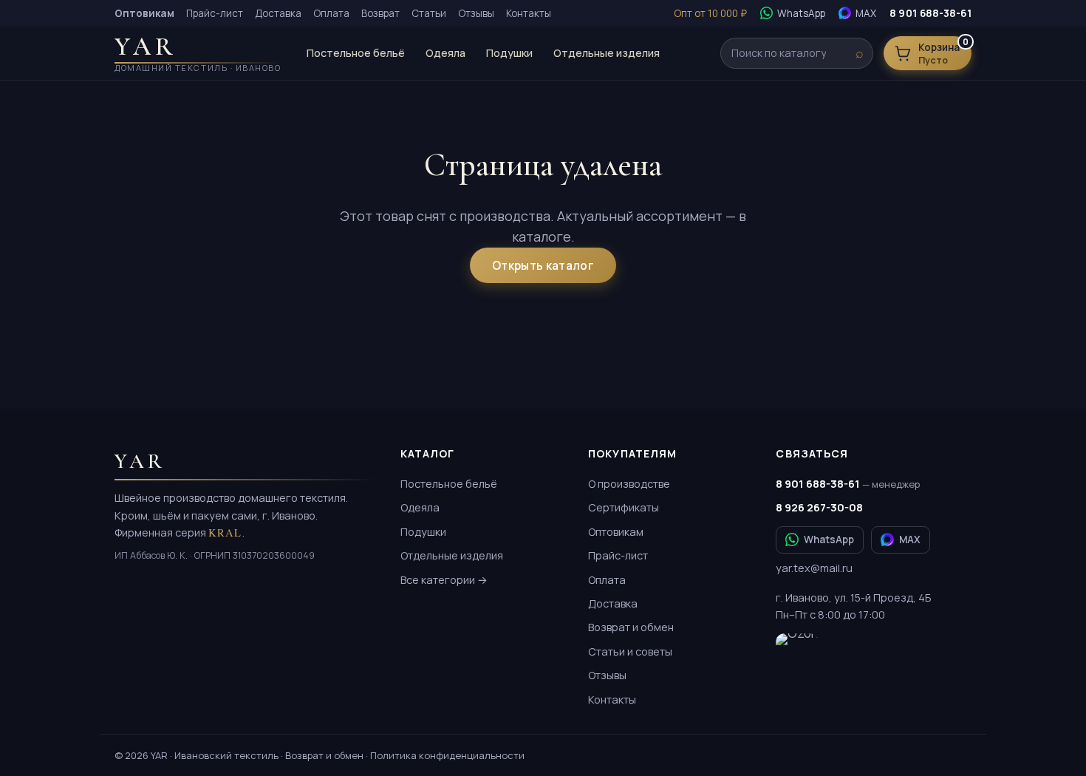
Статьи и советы (630, 651)
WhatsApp (829, 539)
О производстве (629, 484)
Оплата (331, 13)
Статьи (428, 13)
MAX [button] (910, 539)
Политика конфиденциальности (447, 755)
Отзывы (476, 13)
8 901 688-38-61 (930, 13)
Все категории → (444, 580)
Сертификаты (623, 507)
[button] (857, 13)
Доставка (278, 13)
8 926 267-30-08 (819, 507)
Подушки (509, 53)
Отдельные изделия (606, 53)
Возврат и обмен (631, 627)
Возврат (380, 13)
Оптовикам (615, 532)
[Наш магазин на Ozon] (797, 649)
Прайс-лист (214, 13)
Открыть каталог (543, 265)
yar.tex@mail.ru (814, 568)
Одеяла (445, 53)
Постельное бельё (356, 53)
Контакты (528, 13)
